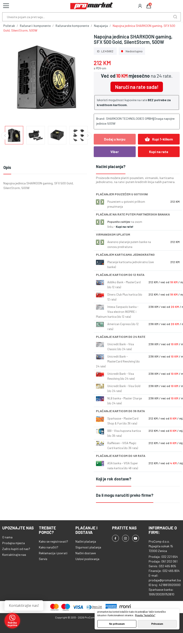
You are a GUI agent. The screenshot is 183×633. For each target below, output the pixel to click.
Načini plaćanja (85, 541)
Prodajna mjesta (13, 543)
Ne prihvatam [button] (117, 623)
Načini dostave (85, 553)
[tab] (138, 167)
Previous (14, 77)
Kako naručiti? (48, 547)
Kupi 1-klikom (159, 139)
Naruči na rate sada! (136, 87)
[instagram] (125, 538)
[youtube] (135, 538)
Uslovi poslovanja (87, 559)
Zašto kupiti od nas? (16, 549)
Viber (114, 152)
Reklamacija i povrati (53, 553)
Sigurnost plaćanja (88, 547)
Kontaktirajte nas (14, 554)
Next (79, 77)
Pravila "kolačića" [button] (145, 615)
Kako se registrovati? (53, 541)
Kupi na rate (158, 152)
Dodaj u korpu (114, 139)
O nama (7, 537)
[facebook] (115, 538)
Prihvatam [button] (157, 623)
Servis (43, 559)
